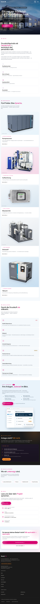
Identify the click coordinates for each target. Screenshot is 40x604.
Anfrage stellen (5, 503)
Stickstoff (22, 594)
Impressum (2, 601)
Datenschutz (8, 601)
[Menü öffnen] (38, 2)
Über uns (2, 579)
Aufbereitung (23, 592)
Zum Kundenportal (7, 403)
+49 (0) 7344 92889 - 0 (20, 545)
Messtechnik (3, 594)
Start (2, 573)
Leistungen (3, 577)
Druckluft (2, 592)
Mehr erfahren (4, 182)
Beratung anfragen (6, 25)
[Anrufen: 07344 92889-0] (35, 2)
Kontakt (2, 586)
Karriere (2, 584)
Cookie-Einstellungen (15, 601)
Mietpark (2, 575)
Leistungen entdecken (19, 25)
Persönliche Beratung (19, 542)
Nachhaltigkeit (3, 582)
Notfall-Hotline (7, 459)
